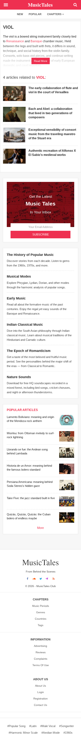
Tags (40, 625)
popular (35, 14)
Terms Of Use (40, 665)
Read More (40, 60)
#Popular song (16, 726)
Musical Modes (19, 276)
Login (40, 692)
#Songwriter (66, 726)
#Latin (33, 726)
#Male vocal (47, 726)
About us (40, 685)
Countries (40, 618)
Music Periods (40, 605)
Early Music (16, 298)
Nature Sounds (19, 377)
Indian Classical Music (25, 324)
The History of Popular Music (30, 255)
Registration (40, 698)
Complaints (40, 658)
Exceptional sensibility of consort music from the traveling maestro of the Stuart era (52, 134)
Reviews (41, 652)
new (20, 14)
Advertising (40, 645)
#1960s (68, 732)
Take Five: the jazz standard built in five (31, 498)
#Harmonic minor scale (23, 732)
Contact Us (40, 704)
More (40, 527)
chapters (54, 14)
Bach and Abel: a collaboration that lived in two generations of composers (50, 113)
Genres (40, 612)
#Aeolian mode (50, 732)
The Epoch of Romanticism (28, 351)
